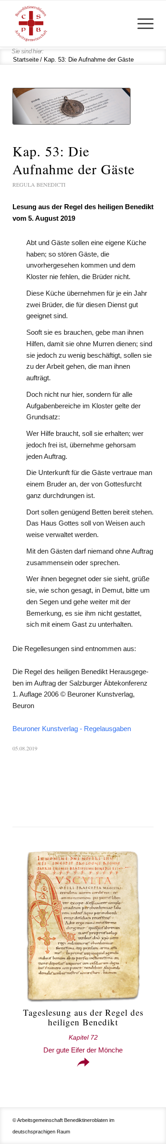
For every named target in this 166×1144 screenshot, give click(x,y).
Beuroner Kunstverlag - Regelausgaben (71, 728)
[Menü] (141, 23)
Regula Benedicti (38, 184)
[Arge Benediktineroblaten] (68, 23)
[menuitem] (141, 23)
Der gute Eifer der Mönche (83, 1044)
